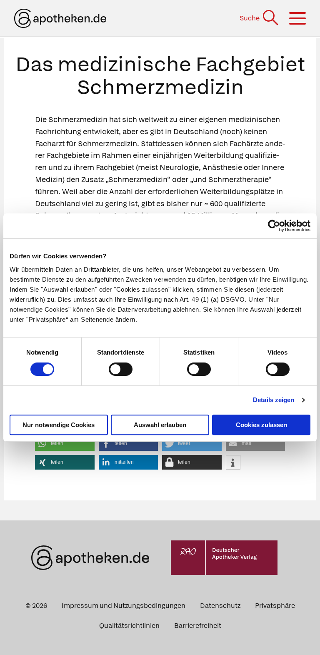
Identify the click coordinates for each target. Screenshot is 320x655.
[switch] (120, 369)
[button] (65, 443)
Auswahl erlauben (160, 424)
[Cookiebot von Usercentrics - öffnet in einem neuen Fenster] (274, 226)
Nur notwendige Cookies (58, 424)
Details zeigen (273, 399)
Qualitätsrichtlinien (129, 625)
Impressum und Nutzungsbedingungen (123, 605)
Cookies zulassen (261, 424)
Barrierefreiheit (197, 625)
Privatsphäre (275, 605)
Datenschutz (220, 605)
